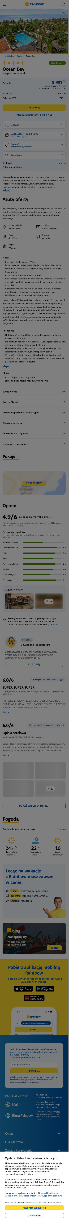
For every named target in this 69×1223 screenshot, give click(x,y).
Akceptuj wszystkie (36, 1208)
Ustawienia (40, 1216)
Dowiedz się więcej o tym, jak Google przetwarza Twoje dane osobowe (33, 1194)
